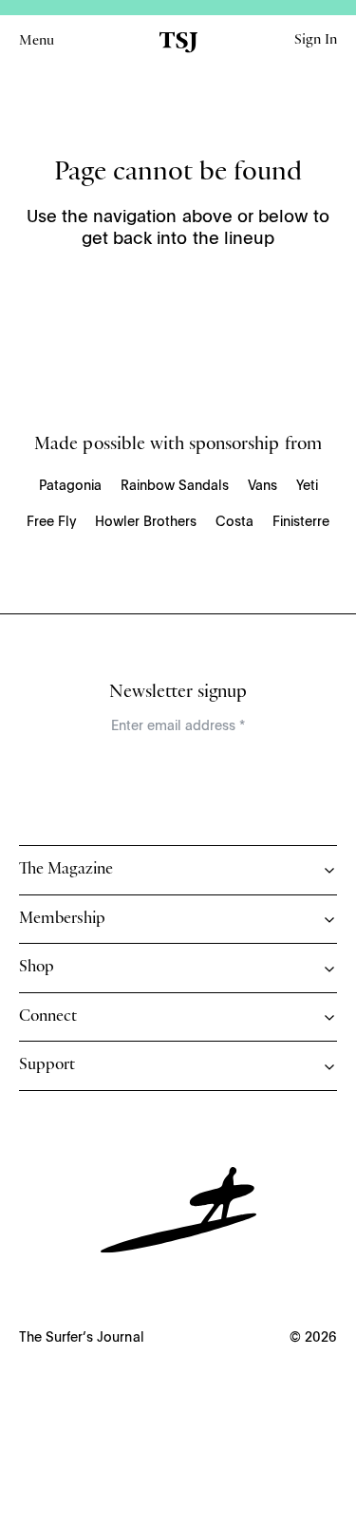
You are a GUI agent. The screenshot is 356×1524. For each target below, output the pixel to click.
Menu (36, 41)
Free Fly (51, 522)
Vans (262, 486)
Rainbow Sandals (175, 486)
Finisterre (300, 522)
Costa (234, 522)
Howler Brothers (146, 522)
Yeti (307, 486)
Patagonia (70, 486)
